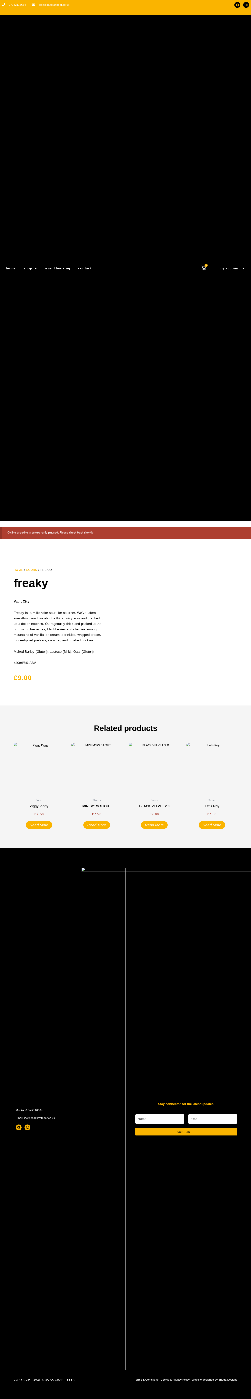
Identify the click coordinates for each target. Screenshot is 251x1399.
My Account (230, 268)
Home (11, 268)
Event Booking (57, 268)
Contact (85, 268)
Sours (31, 569)
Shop (28, 268)
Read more (39, 825)
